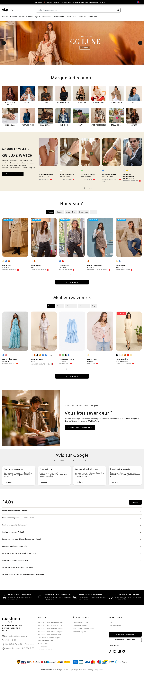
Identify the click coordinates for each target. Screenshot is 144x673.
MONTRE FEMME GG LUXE (109, 180)
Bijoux (37, 16)
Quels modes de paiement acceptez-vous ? (18, 518)
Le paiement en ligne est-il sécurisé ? (16, 560)
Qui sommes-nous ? (80, 623)
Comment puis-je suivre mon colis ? (15, 546)
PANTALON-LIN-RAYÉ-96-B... (40, 364)
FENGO (33, 362)
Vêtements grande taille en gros (50, 626)
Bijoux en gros (43, 644)
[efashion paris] (9, 10)
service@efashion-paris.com (16, 636)
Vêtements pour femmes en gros (50, 623)
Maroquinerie (59, 16)
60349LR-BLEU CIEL (8, 364)
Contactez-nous (115, 626)
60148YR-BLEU (64, 364)
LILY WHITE (5, 361)
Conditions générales (81, 626)
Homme (13, 16)
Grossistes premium (45, 650)
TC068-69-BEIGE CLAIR (123, 364)
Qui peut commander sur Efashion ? (15, 511)
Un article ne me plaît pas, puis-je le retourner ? (19, 553)
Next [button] (140, 43)
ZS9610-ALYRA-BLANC (38, 270)
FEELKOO (90, 361)
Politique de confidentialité (83, 629)
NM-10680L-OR (44, 179)
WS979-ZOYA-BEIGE (123, 270)
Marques (82, 16)
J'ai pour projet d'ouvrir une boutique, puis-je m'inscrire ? (23, 574)
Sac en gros (42, 647)
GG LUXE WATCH (44, 177)
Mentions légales (79, 632)
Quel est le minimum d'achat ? (13, 532)
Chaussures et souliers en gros (49, 638)
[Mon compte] (139, 10)
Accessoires (71, 16)
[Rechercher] (118, 10)
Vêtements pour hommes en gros (51, 629)
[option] (72, 43)
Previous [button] (4, 43)
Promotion (92, 16)
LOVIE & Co (5, 268)
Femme (5, 16)
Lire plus (135, 502)
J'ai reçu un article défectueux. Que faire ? (17, 567)
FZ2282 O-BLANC (66, 179)
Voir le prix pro (72, 282)
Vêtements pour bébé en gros (49, 635)
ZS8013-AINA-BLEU (65, 270)
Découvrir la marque (13, 174)
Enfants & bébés (26, 16)
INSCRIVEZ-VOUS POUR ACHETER (80, 427)
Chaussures (46, 16)
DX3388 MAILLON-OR (130, 181)
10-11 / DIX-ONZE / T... (122, 361)
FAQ (110, 623)
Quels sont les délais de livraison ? (14, 525)
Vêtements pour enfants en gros (50, 632)
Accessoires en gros (45, 641)
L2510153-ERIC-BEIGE (9, 270)
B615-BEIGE (91, 364)
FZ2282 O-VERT (86, 179)
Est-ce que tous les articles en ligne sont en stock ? (21, 539)
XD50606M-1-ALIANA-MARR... (97, 270)
